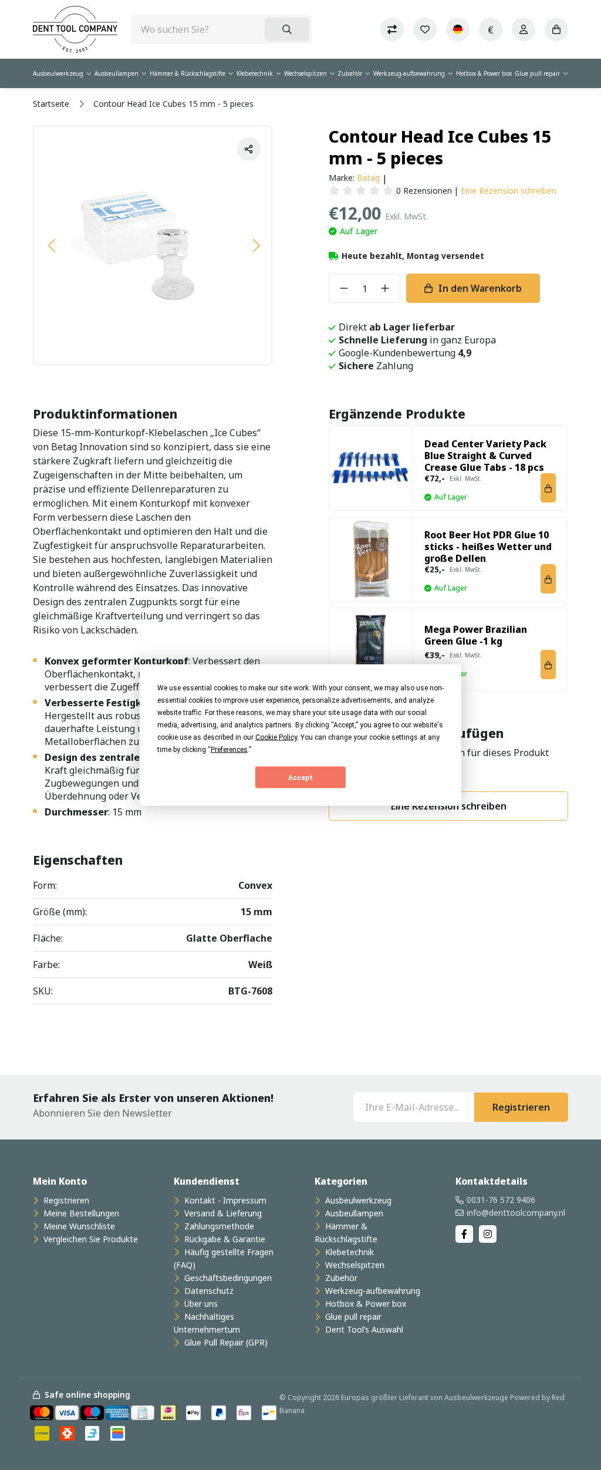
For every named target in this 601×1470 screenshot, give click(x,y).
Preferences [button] (229, 750)
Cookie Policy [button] (276, 737)
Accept (300, 777)
